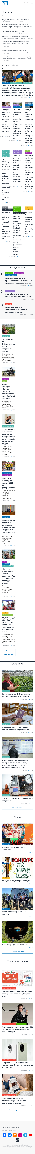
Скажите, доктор (11, 275)
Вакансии (6, 336)
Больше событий (17, 952)
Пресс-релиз (28, 208)
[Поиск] (27, 3)
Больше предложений (17, 1110)
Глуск (27, 150)
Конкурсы (6, 877)
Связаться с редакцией (10, 1127)
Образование (7, 473)
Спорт (4, 381)
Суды (27, 106)
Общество (6, 82)
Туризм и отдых (16, 82)
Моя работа (5, 155)
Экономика (27, 82)
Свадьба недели (8, 426)
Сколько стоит (7, 614)
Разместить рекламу (9, 1130)
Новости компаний (9, 988)
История (28, 152)
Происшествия (7, 209)
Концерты (6, 844)
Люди (16, 104)
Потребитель (21, 1024)
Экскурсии (6, 908)
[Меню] (32, 3)
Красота (8, 304)
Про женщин (19, 273)
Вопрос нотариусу (17, 151)
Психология (6, 106)
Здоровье (9, 273)
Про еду (5, 612)
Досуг (4, 561)
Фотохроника (7, 475)
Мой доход (5, 151)
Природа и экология (17, 209)
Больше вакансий (17, 808)
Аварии (5, 207)
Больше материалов (8, 652)
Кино (4, 941)
